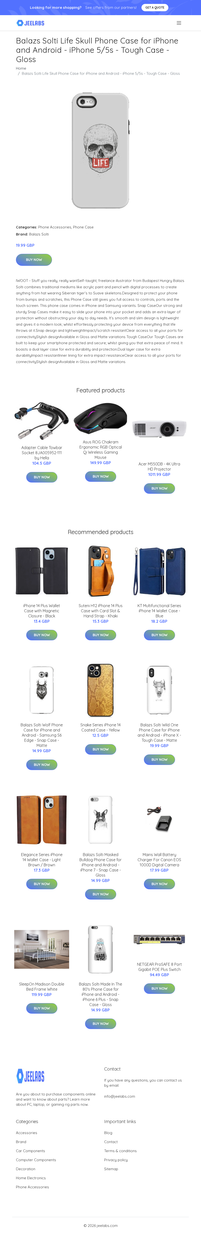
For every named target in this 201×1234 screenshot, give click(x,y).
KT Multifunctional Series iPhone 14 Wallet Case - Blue (159, 610)
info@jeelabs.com (119, 1096)
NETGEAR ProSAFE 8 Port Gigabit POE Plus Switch (159, 967)
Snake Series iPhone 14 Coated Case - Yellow (100, 727)
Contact (111, 1141)
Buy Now (34, 260)
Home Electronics (31, 1178)
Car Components (30, 1150)
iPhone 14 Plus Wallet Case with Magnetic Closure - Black (41, 610)
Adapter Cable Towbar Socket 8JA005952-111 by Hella (41, 452)
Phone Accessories (54, 227)
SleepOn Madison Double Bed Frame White (41, 987)
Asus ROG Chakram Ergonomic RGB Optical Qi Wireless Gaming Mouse (100, 450)
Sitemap (111, 1169)
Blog (108, 1132)
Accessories (26, 1132)
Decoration (25, 1169)
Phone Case (83, 227)
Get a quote (154, 7)
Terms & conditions (120, 1150)
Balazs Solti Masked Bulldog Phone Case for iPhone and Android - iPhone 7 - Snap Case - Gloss (100, 865)
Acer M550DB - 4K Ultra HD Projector (159, 466)
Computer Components (36, 1160)
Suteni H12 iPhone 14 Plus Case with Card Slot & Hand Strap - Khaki (101, 610)
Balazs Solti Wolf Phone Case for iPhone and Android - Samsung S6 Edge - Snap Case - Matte (42, 735)
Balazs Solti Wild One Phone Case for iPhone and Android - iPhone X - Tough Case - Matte (159, 732)
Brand (21, 1141)
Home (21, 68)
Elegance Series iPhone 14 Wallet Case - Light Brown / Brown (42, 859)
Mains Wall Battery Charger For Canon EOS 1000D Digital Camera (159, 859)
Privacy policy (116, 1160)
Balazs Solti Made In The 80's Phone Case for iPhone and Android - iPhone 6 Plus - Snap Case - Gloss (100, 994)
